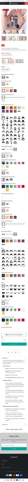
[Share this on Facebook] (12, 352)
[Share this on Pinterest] (15, 352)
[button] (14, 74)
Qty (2, 337)
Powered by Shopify (18, 471)
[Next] (26, 21)
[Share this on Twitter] (8, 352)
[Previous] (2, 21)
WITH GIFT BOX (5, 69)
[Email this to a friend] (19, 352)
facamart (11, 471)
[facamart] (14, 3)
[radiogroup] (14, 77)
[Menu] (0, 3)
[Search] (23, 3)
